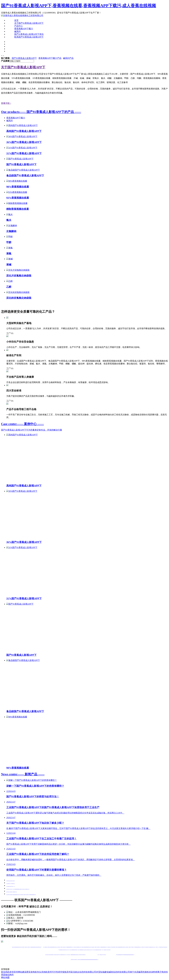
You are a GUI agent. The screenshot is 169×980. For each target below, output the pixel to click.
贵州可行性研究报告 (57, 972)
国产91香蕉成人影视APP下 (24, 58)
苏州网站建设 (20, 972)
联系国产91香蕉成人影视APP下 (29, 37)
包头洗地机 (42, 972)
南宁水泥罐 (135, 972)
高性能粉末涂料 (147, 972)
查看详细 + (6, 103)
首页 (16, 20)
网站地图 (5, 977)
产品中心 (18, 26)
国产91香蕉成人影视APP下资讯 (29, 34)
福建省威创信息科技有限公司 (116, 972)
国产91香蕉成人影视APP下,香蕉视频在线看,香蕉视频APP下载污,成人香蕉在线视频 (78, 5)
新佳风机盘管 (7, 972)
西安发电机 (31, 972)
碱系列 (17, 31)
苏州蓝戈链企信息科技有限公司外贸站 (84, 972)
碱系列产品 (68, 58)
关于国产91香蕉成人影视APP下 (29, 23)
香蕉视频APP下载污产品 (49, 58)
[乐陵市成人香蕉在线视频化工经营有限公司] (22, 15)
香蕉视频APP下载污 (23, 29)
